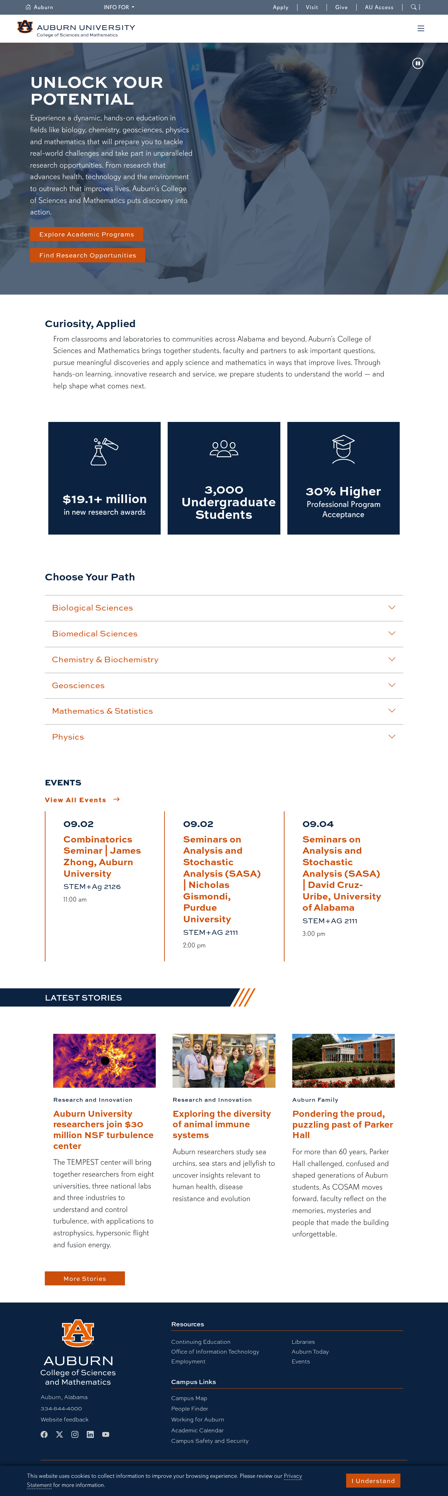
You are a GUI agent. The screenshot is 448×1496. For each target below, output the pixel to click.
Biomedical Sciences (95, 633)
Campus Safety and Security (210, 1441)
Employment (188, 1361)
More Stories (84, 1278)
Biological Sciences (92, 607)
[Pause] (418, 64)
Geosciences (78, 685)
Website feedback (65, 1419)
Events (301, 1361)
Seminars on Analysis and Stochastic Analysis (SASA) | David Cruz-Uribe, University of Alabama (341, 873)
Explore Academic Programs (86, 234)
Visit (312, 7)
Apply (281, 7)
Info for (120, 7)
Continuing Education (201, 1342)
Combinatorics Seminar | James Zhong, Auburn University (102, 856)
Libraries (303, 1342)
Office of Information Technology (215, 1351)
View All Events (76, 799)
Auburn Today (310, 1351)
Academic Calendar (197, 1430)
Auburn (48, 7)
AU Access (379, 7)
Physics (68, 736)
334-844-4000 (61, 1408)
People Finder (189, 1408)
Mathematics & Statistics (102, 710)
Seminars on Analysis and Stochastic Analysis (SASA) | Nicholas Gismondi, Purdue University (222, 878)
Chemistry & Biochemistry (105, 659)
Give (346, 7)
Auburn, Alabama (64, 1397)
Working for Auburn (197, 1419)
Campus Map (189, 1398)
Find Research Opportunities (87, 255)
